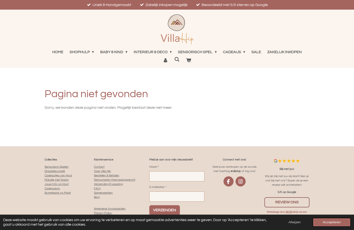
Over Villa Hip (102, 171)
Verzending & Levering (108, 184)
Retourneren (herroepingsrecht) (114, 179)
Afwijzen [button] (294, 222)
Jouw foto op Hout (57, 184)
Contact (99, 166)
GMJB (289, 212)
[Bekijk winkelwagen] (188, 60)
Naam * (154, 166)
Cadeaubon (52, 188)
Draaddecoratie (55, 171)
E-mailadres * (157, 187)
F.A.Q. (97, 188)
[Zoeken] (177, 59)
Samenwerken (103, 192)
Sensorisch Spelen (57, 166)
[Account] (165, 60)
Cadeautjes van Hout (58, 175)
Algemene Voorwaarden (109, 208)
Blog (97, 197)
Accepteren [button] (332, 222)
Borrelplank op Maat (58, 192)
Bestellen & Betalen (106, 175)
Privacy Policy (103, 213)
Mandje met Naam (57, 179)
